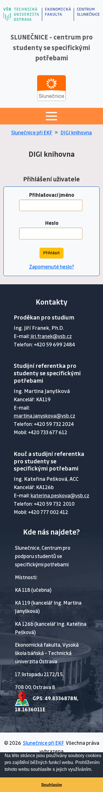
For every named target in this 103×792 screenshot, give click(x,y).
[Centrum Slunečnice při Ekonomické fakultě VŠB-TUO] (87, 13)
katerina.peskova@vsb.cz (60, 496)
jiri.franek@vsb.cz (51, 336)
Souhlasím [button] (51, 784)
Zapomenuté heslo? (51, 267)
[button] (94, 770)
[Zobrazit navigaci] (51, 116)
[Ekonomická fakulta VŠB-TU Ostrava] (58, 13)
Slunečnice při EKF (31, 133)
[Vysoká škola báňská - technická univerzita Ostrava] (22, 13)
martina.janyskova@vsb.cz (44, 416)
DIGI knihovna (76, 133)
